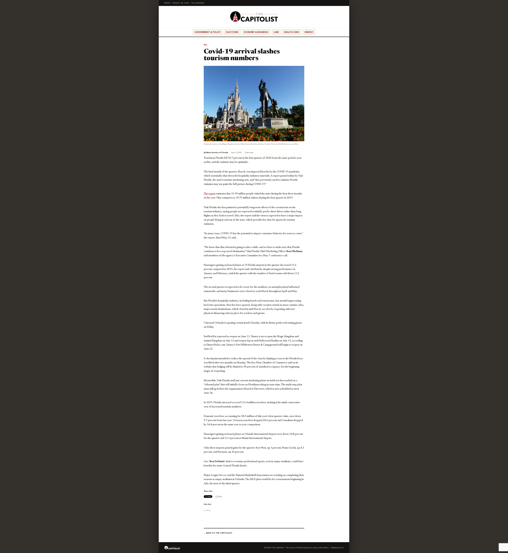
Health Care (291, 32)
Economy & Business (256, 32)
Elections (232, 32)
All (206, 45)
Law (276, 32)
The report (209, 194)
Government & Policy (208, 32)
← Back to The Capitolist (218, 533)
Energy (309, 32)
